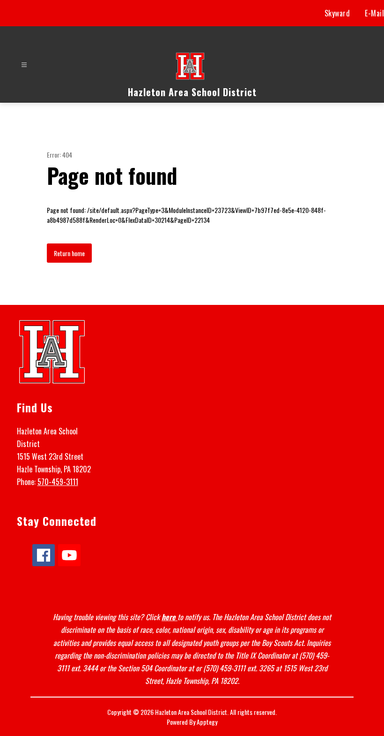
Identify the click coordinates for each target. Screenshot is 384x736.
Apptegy (207, 722)
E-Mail (374, 13)
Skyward (337, 13)
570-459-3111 (57, 481)
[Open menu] (24, 65)
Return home (69, 253)
